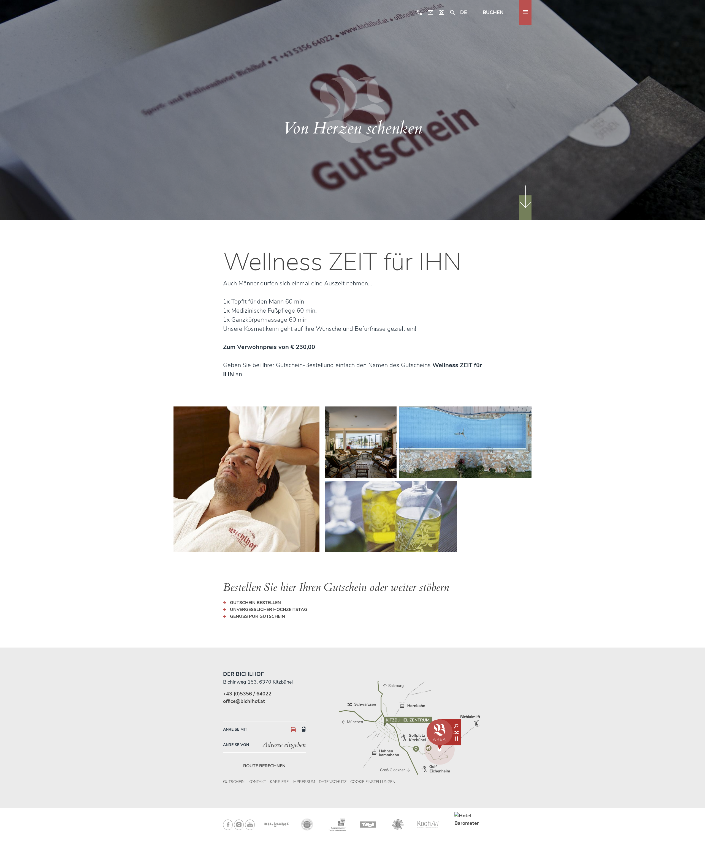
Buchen (493, 12)
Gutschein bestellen (255, 603)
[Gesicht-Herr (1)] (246, 479)
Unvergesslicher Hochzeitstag (268, 610)
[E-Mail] (430, 12)
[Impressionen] (441, 12)
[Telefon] (419, 12)
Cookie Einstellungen (372, 781)
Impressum (303, 781)
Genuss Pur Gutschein (257, 616)
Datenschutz (332, 781)
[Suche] (452, 12)
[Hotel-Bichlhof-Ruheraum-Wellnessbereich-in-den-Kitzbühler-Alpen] (361, 442)
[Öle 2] (391, 516)
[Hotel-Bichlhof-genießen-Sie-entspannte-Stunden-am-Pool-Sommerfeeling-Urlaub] (465, 442)
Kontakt (257, 781)
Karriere (279, 781)
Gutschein (234, 781)
